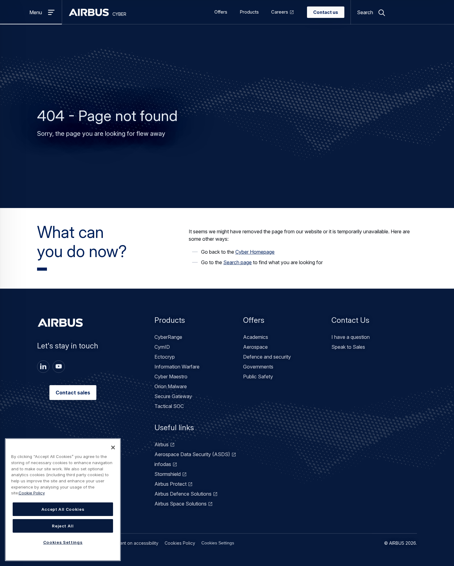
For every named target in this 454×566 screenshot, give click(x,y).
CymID (162, 347)
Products (249, 12)
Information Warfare (177, 367)
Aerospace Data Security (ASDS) (192, 454)
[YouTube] (59, 366)
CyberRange (168, 337)
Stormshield (167, 474)
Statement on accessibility (132, 543)
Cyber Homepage (255, 252)
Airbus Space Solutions (180, 504)
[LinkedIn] (43, 366)
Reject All (63, 525)
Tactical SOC (169, 406)
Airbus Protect (170, 484)
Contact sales (73, 392)
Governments (258, 367)
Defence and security (267, 357)
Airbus (161, 444)
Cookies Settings (217, 542)
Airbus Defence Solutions (183, 494)
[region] (63, 499)
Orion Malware (170, 386)
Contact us (325, 12)
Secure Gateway (173, 396)
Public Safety (258, 376)
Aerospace (255, 347)
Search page (237, 262)
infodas (162, 464)
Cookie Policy (32, 492)
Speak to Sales (348, 347)
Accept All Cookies (63, 509)
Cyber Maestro (170, 376)
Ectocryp (164, 357)
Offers (220, 12)
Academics (255, 337)
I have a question (350, 337)
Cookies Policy (180, 543)
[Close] (113, 447)
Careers (279, 12)
